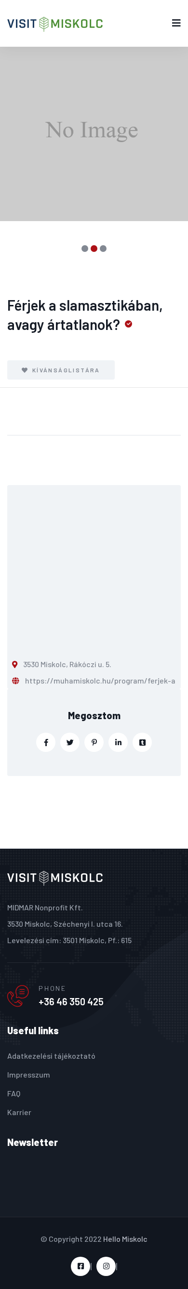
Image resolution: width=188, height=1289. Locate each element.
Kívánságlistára (65, 370)
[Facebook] (45, 742)
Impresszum (28, 1074)
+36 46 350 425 (71, 1001)
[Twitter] (70, 742)
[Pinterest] (94, 742)
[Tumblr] (142, 742)
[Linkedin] (118, 742)
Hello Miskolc (125, 1238)
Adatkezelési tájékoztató (51, 1055)
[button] (85, 248)
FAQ (13, 1093)
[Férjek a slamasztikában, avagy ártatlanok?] (94, 134)
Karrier (19, 1112)
